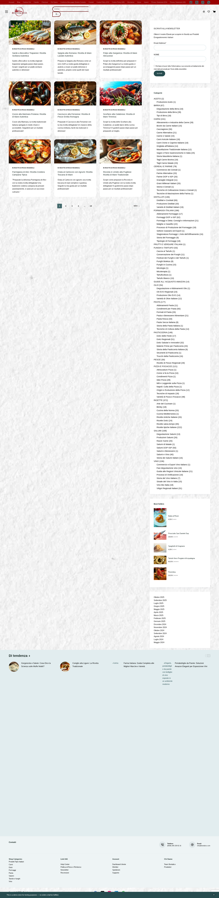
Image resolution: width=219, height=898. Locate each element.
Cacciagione (162, 129)
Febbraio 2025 (160, 618)
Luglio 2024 (158, 639)
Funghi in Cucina (164, 265)
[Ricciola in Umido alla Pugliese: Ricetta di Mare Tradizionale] (121, 151)
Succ (136, 206)
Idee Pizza (161, 380)
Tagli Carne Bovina (165, 160)
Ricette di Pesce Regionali (24, 49)
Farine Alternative (165, 173)
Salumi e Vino (163, 454)
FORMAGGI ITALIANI (164, 210)
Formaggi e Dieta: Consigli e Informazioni (175, 220)
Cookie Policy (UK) (118, 2)
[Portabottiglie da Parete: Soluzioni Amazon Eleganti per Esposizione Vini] (167, 747)
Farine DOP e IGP (165, 177)
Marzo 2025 (158, 615)
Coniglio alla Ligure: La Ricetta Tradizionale (85, 664)
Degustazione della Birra (168, 109)
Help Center (65, 864)
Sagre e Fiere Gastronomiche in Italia (174, 153)
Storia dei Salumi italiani (168, 458)
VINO (156, 461)
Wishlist (115, 867)
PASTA (157, 302)
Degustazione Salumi (166, 434)
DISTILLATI (159, 197)
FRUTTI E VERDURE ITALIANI (168, 244)
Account (11, 2)
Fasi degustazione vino (167, 468)
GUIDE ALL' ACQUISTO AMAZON (169, 282)
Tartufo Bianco (163, 278)
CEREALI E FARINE (163, 166)
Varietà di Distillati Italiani (168, 207)
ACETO (157, 99)
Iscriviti (159, 73)
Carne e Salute (163, 136)
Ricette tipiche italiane (167, 427)
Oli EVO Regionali (165, 292)
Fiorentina (172, 572)
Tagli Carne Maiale (165, 163)
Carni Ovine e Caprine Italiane (170, 143)
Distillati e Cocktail (165, 200)
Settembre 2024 (160, 633)
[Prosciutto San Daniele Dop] (160, 535)
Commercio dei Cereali (167, 170)
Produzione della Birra (167, 112)
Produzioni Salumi (165, 437)
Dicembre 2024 (160, 624)
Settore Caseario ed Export (169, 231)
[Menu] (6, 12)
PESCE (157, 359)
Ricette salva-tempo (166, 424)
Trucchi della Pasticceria (168, 356)
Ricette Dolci (162, 420)
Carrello (36, 2)
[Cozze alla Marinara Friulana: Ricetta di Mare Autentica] (30, 93)
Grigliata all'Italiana (165, 146)
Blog (18, 2)
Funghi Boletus (163, 261)
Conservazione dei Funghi (168, 254)
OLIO (156, 285)
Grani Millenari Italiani (166, 183)
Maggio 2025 (159, 609)
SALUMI (157, 431)
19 (91, 206)
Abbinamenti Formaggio (167, 214)
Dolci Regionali (163, 339)
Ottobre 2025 (159, 597)
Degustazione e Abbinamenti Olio (172, 288)
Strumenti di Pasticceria (167, 353)
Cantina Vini (27, 2)
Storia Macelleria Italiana (168, 156)
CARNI (157, 119)
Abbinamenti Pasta (165, 305)
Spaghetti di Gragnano (176, 546)
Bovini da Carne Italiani (167, 126)
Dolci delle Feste (164, 336)
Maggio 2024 (159, 642)
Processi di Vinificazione (168, 475)
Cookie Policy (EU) (103, 2)
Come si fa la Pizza (165, 373)
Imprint (146, 2)
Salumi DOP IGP (164, 448)
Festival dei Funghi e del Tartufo (171, 258)
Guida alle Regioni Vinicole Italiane (172, 471)
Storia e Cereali (164, 187)
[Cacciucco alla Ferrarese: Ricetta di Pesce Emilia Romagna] (75, 93)
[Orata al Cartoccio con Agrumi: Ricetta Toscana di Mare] (75, 151)
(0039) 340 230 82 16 (174, 846)
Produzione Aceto (165, 102)
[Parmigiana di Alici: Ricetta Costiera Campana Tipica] (30, 151)
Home (139, 2)
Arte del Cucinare (164, 404)
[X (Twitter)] (196, 2)
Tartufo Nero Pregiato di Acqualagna (181, 558)
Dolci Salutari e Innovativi (168, 342)
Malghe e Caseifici (165, 224)
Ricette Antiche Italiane (167, 417)
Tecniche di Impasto (166, 393)
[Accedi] (204, 11)
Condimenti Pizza (165, 376)
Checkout (45, 2)
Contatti (91, 2)
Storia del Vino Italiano (167, 478)
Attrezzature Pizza (165, 370)
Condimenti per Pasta (166, 309)
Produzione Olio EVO (166, 295)
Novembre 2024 (160, 627)
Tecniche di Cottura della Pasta (171, 329)
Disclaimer (130, 2)
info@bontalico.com (203, 846)
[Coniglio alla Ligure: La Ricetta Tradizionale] (65, 667)
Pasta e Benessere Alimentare (170, 315)
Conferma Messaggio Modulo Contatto (73, 2)
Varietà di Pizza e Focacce (169, 397)
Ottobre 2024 (159, 630)
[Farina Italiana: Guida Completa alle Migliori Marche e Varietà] (116, 747)
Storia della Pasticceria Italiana (171, 349)
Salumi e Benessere (166, 451)
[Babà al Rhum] (160, 517)
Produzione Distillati (166, 204)
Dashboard (116, 864)
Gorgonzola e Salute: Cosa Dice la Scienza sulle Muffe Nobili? (36, 664)
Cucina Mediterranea (166, 414)
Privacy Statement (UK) (178, 2)
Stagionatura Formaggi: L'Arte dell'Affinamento (178, 234)
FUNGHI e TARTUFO (163, 248)
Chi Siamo (54, 2)
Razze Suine (162, 441)
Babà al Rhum (173, 516)
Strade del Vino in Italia (167, 481)
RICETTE (158, 400)
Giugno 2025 (159, 606)
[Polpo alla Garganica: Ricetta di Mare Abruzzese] (121, 32)
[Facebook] (190, 2)
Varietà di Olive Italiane (167, 298)
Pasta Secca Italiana (166, 322)
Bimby (159, 407)
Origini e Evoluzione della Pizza (171, 390)
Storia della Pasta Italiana (168, 326)
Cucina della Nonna (166, 410)
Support (115, 873)
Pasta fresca (162, 319)
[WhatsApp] (208, 2)
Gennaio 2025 (159, 621)
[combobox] (70, 9)
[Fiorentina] (160, 573)
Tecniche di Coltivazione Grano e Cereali (175, 190)
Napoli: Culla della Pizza (168, 387)
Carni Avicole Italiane (166, 139)
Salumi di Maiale (164, 444)
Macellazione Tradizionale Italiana (172, 149)
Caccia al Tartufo (164, 251)
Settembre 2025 (160, 600)
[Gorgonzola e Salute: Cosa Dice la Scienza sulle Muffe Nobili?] (14, 667)
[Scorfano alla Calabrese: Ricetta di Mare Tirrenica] (121, 93)
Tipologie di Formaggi (166, 241)
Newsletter (65, 870)
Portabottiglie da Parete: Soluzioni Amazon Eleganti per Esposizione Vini (191, 664)
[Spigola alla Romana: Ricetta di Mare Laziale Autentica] (75, 32)
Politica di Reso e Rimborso (71, 867)
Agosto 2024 (159, 636)
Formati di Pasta (164, 312)
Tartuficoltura (162, 275)
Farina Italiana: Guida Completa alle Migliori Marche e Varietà (139, 664)
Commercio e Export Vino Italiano (172, 464)
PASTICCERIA (160, 332)
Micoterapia (162, 271)
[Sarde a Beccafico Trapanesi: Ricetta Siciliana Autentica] (30, 32)
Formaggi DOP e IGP (166, 217)
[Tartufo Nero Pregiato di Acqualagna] (160, 560)
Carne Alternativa (164, 132)
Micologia (161, 268)
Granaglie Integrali (165, 180)
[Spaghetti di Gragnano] (160, 548)
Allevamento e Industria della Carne (173, 122)
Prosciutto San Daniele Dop (178, 533)
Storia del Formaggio (166, 237)
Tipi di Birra (162, 115)
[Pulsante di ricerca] (56, 14)
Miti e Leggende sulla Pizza (169, 383)
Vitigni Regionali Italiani (167, 488)
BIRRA (157, 105)
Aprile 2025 (158, 612)
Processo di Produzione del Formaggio (174, 227)
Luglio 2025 (158, 603)
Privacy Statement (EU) (159, 2)
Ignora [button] (214, 895)
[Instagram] (202, 2)
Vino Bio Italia (163, 485)
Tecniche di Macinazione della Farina (173, 193)
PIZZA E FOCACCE (163, 366)
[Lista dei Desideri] (209, 12)
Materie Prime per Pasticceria (170, 346)
